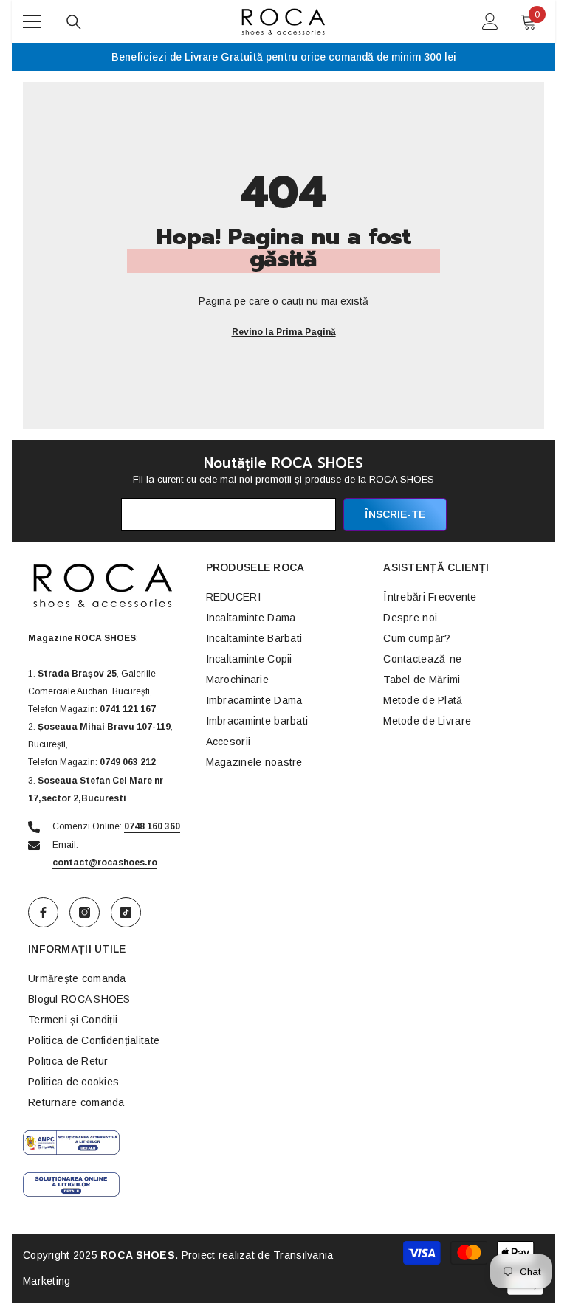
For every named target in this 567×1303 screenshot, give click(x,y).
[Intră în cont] (490, 21)
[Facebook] (43, 912)
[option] (283, 57)
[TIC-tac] (126, 912)
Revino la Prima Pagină (284, 332)
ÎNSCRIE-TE (395, 514)
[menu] (32, 21)
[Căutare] (74, 22)
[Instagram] (84, 912)
